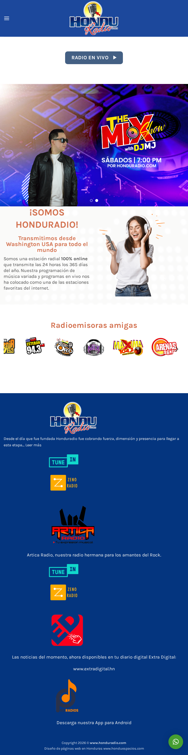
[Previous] (10, 145)
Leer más (33, 445)
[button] (7, 18)
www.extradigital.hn (94, 669)
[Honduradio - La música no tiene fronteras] (94, 18)
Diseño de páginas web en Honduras (73, 748)
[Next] (178, 145)
